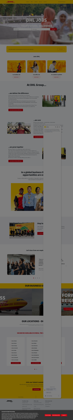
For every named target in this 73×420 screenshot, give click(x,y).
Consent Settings (48, 415)
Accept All (64, 415)
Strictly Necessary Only (56, 415)
